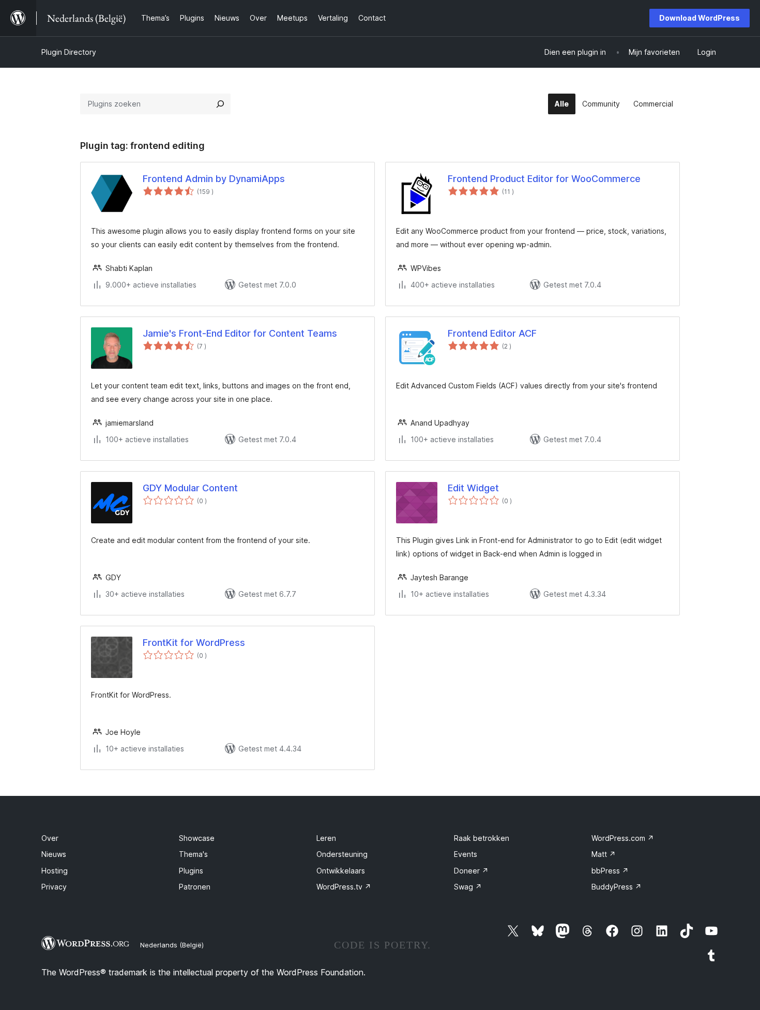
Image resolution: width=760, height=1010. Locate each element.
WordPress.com (622, 838)
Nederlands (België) (172, 945)
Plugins (191, 870)
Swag (468, 886)
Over (49, 838)
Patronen (194, 886)
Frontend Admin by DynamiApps (214, 178)
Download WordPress (699, 17)
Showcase (197, 838)
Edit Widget (473, 488)
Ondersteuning (342, 854)
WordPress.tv (343, 886)
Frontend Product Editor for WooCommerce (544, 178)
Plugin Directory (68, 52)
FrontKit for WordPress (194, 642)
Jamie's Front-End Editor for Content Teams (240, 333)
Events (465, 854)
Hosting (54, 870)
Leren (326, 838)
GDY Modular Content (190, 488)
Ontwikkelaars (340, 870)
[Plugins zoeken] (220, 104)
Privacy (54, 886)
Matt (603, 854)
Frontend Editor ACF (492, 333)
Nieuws (53, 854)
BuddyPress (616, 886)
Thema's (193, 854)
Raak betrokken (481, 838)
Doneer (471, 870)
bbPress (610, 870)
